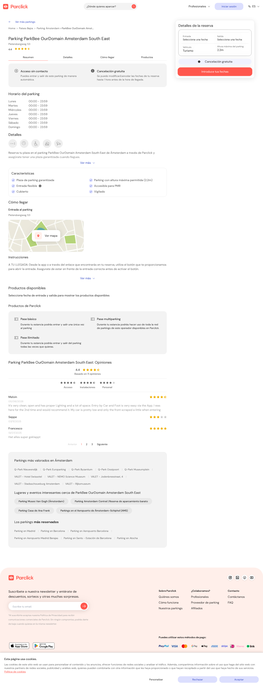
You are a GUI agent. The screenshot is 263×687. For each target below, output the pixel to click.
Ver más (85, 163)
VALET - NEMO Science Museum (66, 476)
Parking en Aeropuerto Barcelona (89, 531)
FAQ (230, 602)
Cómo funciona (169, 602)
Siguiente (102, 444)
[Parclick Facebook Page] (244, 577)
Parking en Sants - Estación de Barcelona (88, 538)
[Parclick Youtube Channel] (252, 577)
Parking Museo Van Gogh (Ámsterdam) (41, 501)
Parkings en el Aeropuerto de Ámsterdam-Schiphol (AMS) (94, 510)
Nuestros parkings (170, 608)
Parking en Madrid (25, 531)
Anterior (72, 444)
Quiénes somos (169, 597)
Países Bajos (26, 28)
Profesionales (200, 597)
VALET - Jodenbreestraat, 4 (107, 476)
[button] (40, 186)
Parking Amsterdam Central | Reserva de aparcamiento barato (111, 501)
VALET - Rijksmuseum (78, 483)
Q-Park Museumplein (137, 469)
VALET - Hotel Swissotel (28, 476)
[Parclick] (15, 6)
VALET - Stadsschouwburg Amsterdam (37, 483)
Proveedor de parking (205, 602)
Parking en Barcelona (53, 531)
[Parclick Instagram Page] (230, 577)
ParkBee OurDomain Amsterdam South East (78, 28)
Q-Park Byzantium (82, 469)
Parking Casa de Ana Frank (34, 510)
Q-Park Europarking (55, 469)
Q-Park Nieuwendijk (26, 469)
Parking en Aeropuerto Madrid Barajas (36, 538)
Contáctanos (236, 597)
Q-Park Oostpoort (109, 469)
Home (11, 28)
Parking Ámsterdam (48, 28)
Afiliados (197, 608)
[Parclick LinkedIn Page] (237, 577)
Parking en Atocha (127, 538)
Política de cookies (15, 671)
